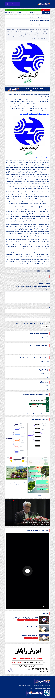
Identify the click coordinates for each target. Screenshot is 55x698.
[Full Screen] (46, 606)
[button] (16, 500)
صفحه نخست (46, 17)
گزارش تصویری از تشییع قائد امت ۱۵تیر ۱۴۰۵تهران (25, 618)
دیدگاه (48, 290)
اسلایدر (36, 17)
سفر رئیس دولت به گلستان (31, 627)
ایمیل (48, 316)
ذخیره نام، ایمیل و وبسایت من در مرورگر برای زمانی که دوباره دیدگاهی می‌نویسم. (31, 323)
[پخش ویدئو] (27, 571)
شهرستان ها (31, 17)
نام (49, 307)
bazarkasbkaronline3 (44, 524)
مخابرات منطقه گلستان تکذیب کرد (39, 20)
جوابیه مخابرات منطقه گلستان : (34, 114)
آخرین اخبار (40, 17)
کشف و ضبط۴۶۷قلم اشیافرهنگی (29, 635)
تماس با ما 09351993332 (34, 688)
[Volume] (43, 606)
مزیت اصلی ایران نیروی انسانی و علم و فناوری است (36, 522)
